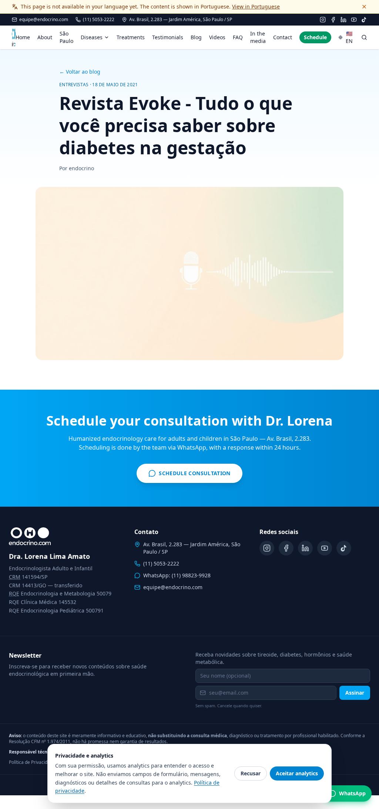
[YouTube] (354, 20)
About (44, 37)
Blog (196, 37)
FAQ (238, 37)
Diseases (92, 37)
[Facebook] (333, 20)
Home (23, 37)
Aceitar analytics (297, 773)
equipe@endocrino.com (43, 20)
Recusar (251, 773)
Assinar (354, 692)
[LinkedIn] (343, 20)
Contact (282, 37)
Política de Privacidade (32, 762)
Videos (217, 37)
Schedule (315, 37)
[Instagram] (323, 20)
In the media (258, 37)
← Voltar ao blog (79, 71)
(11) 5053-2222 (98, 20)
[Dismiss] (364, 7)
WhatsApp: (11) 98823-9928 (177, 575)
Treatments (131, 37)
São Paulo (66, 37)
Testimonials (167, 37)
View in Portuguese (256, 6)
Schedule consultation (195, 475)
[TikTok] (364, 20)
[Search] (364, 37)
